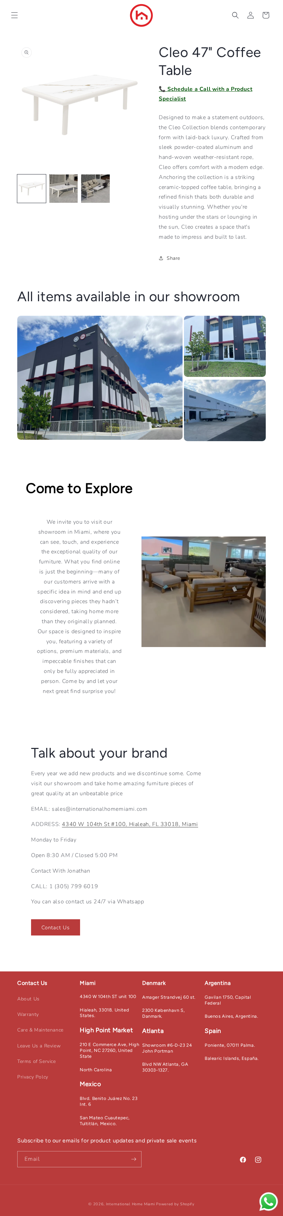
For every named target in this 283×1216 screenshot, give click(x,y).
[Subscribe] (133, 1159)
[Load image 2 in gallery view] (63, 188)
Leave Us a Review (39, 1046)
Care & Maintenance (40, 1030)
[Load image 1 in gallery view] (31, 188)
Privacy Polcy (32, 1077)
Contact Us (55, 927)
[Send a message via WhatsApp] (269, 1202)
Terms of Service (36, 1061)
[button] (14, 15)
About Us (28, 999)
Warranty (28, 1014)
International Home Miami (130, 1204)
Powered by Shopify (175, 1204)
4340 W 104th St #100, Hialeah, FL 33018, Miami (130, 824)
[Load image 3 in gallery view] (95, 188)
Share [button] (173, 258)
